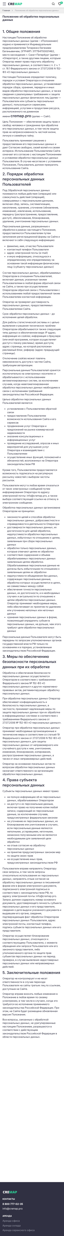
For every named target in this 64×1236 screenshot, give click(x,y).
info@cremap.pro (12, 1208)
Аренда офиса (11, 1220)
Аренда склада (11, 1225)
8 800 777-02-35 (12, 1203)
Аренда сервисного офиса (18, 1230)
